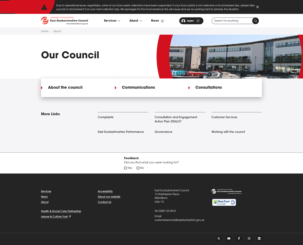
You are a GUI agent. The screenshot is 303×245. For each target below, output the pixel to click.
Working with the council (228, 132)
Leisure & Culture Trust (54, 217)
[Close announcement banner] (257, 7)
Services (46, 191)
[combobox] (235, 20)
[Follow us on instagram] (249, 238)
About (57, 31)
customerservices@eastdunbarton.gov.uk (179, 220)
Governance (163, 132)
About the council (65, 88)
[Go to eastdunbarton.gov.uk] (64, 21)
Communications (138, 88)
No (142, 168)
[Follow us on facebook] (239, 238)
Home (44, 31)
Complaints (105, 117)
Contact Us (104, 202)
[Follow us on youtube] (229, 238)
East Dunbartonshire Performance (121, 132)
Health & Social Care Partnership (61, 211)
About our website (109, 197)
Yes (130, 168)
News (155, 21)
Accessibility (105, 191)
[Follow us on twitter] (219, 238)
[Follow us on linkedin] (259, 238)
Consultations (208, 88)
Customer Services (224, 117)
